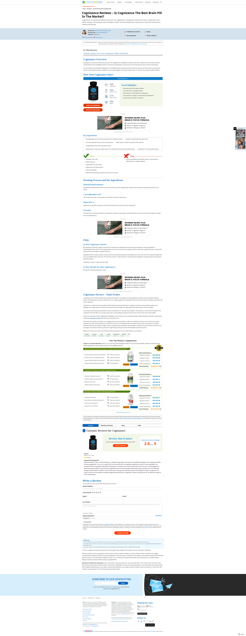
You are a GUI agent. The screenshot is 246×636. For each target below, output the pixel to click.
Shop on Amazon (93, 105)
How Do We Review (87, 611)
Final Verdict (124, 53)
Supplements (128, 2)
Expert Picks (138, 2)
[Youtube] (141, 621)
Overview (87, 53)
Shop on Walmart (93, 110)
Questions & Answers (107, 425)
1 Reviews (133, 32)
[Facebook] (138, 621)
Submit (123, 583)
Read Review (134, 364)
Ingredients (109, 53)
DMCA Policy (98, 597)
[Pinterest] (144, 621)
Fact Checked (99, 37)
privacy (108, 588)
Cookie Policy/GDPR (87, 618)
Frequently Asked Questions (89, 615)
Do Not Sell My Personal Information (119, 621)
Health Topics (110, 2)
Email (125, 496)
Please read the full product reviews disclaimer (131, 418)
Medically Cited (88, 37)
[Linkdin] (150, 621)
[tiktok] (153, 621)
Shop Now (126, 364)
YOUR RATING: (87, 492)
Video (139, 425)
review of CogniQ (95, 318)
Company (155, 2)
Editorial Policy (91, 597)
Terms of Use (145, 527)
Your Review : (87, 502)
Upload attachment (88, 516)
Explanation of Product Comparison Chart (123, 412)
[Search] (161, 2)
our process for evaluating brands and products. (135, 44)
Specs (148, 32)
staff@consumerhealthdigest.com (90, 624)
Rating (93, 53)
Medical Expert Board (87, 609)
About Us (84, 597)
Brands (120, 2)
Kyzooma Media (151, 631)
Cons (102, 53)
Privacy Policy (122, 618)
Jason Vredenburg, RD (101, 32)
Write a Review (151, 35)
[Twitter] (147, 621)
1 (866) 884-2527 (95, 626)
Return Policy (85, 616)
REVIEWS (147, 2)
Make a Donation (142, 613)
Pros (98, 53)
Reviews (90, 425)
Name (85, 496)
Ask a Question (131, 35)
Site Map (84, 620)
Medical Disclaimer (126, 614)
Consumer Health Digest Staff (102, 30)
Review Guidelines (110, 524)
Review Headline (88, 486)
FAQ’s (116, 53)
